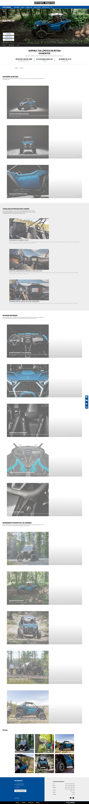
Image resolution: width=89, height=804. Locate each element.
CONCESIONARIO (16, 7)
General (4, 45)
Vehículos (22, 7)
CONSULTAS (38, 802)
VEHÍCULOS (17, 802)
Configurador (8, 33)
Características (11, 45)
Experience (24, 802)
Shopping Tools (31, 802)
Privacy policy (16, 797)
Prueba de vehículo (8, 36)
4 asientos (21, 68)
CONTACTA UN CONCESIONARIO (20, 790)
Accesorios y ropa (29, 7)
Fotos (18, 45)
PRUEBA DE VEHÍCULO (37, 7)
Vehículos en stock (45, 7)
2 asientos (16, 68)
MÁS (51, 7)
